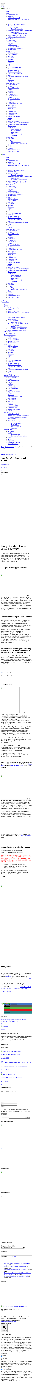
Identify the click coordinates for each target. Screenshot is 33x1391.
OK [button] (19, 1320)
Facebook (10, 988)
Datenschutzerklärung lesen (8, 1321)
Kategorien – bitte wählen (8, 1246)
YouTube (24, 988)
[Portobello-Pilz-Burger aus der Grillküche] (8, 1074)
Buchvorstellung (9, 447)
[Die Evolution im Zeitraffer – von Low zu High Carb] (16, 1062)
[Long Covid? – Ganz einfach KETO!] (4, 1026)
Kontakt (23, 1)
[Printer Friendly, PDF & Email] (6, 1003)
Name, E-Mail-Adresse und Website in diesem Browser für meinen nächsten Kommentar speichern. (15, 1110)
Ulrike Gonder (8, 1021)
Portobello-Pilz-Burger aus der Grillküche (11, 1077)
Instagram (16, 988)
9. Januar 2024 (5, 464)
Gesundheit (13, 454)
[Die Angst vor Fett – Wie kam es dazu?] (11, 1051)
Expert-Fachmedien (25, 835)
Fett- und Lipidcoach (16, 765)
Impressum (4, 1)
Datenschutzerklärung (14, 1)
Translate (13, 1256)
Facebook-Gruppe (6, 991)
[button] (14, 1004)
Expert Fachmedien (15, 1019)
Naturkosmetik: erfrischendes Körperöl (15, 1269)
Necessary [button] (3, 1355)
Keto (22, 1019)
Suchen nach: (4, 1117)
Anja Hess (4, 467)
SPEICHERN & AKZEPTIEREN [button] (10, 1380)
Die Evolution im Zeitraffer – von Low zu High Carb (14, 1066)
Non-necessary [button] (5, 1368)
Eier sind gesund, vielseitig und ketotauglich (16, 1263)
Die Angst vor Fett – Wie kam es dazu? (10, 1054)
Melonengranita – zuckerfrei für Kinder (15, 1266)
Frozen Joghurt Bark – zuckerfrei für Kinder (16, 1276)
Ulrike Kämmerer (17, 1021)
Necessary (6, 1357)
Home (2, 447)
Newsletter (29, 1)
